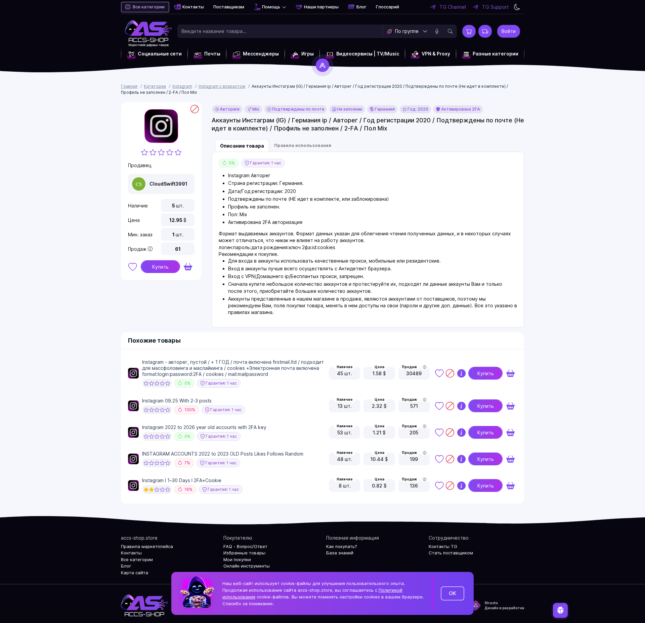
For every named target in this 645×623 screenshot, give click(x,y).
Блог (361, 6)
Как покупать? (341, 546)
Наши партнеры (321, 6)
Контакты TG (443, 546)
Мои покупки (237, 559)
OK (452, 593)
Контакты (193, 6)
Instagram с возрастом (222, 86)
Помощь (271, 6)
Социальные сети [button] (160, 53)
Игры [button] (307, 53)
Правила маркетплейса (147, 546)
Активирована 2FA (460, 109)
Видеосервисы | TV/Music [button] (367, 53)
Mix (255, 109)
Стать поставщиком (451, 552)
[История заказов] (485, 31)
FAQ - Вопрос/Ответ (245, 546)
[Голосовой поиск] (436, 31)
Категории (155, 86)
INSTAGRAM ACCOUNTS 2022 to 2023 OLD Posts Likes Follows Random (222, 454)
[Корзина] (469, 31)
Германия (384, 109)
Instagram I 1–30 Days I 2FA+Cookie (181, 480)
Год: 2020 (417, 109)
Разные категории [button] (495, 53)
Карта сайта (134, 572)
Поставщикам (228, 6)
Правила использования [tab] (302, 145)
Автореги (229, 109)
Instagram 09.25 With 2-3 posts (177, 400)
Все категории (149, 6)
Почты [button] (212, 53)
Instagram (182, 86)
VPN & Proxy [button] (436, 53)
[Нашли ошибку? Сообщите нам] (560, 610)
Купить (160, 267)
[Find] (450, 31)
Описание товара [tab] (242, 146)
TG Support (495, 7)
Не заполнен (349, 109)
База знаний (339, 552)
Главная (129, 86)
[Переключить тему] (517, 7)
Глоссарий (387, 6)
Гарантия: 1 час (265, 162)
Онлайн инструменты (246, 566)
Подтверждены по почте (297, 109)
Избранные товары (244, 552)
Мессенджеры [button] (261, 53)
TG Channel (452, 7)
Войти (509, 31)
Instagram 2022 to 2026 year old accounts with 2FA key (204, 427)
